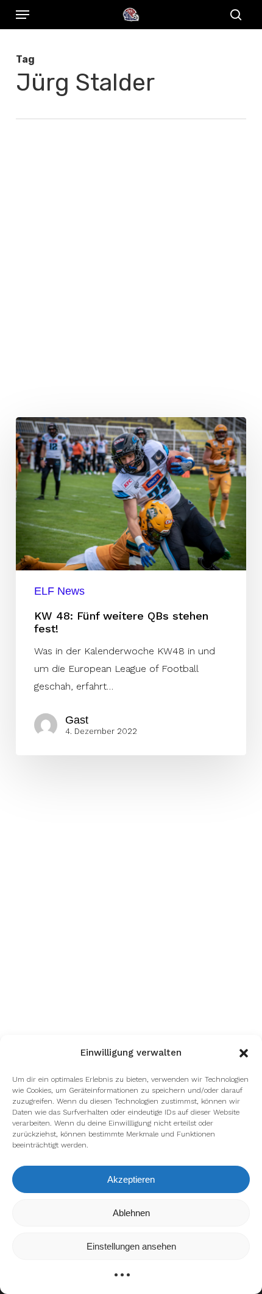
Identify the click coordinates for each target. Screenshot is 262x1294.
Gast (76, 720)
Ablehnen (131, 1213)
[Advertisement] (131, 256)
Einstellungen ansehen (131, 1246)
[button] (244, 1053)
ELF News (59, 591)
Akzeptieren (131, 1179)
